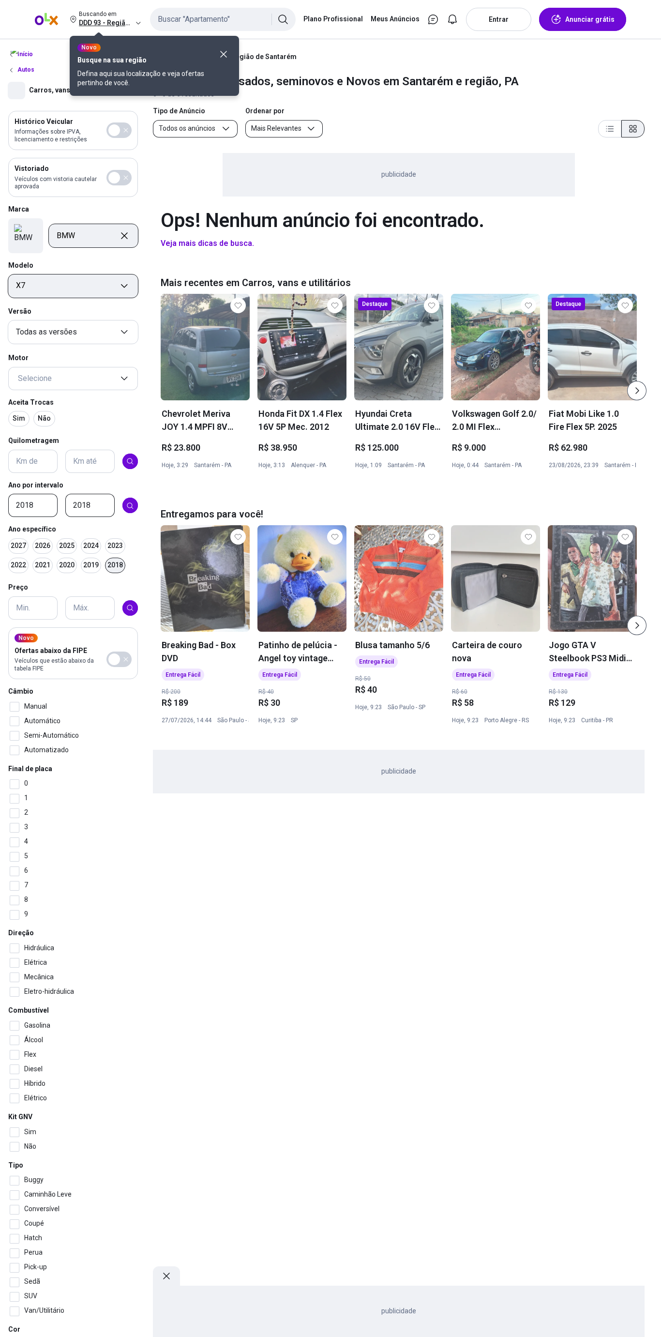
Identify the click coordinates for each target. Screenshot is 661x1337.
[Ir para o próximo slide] (636, 390)
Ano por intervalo (35, 485)
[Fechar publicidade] (166, 1276)
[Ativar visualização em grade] (633, 128)
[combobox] (223, 19)
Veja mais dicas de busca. (207, 243)
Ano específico (32, 529)
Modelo (20, 265)
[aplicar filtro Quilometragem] (130, 461)
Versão (19, 312)
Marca (18, 209)
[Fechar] (223, 54)
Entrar (499, 19)
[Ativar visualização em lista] (609, 128)
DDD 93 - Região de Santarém (250, 56)
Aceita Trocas (31, 402)
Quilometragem (33, 440)
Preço (18, 587)
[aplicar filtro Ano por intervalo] (130, 506)
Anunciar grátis (590, 19)
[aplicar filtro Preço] (130, 608)
